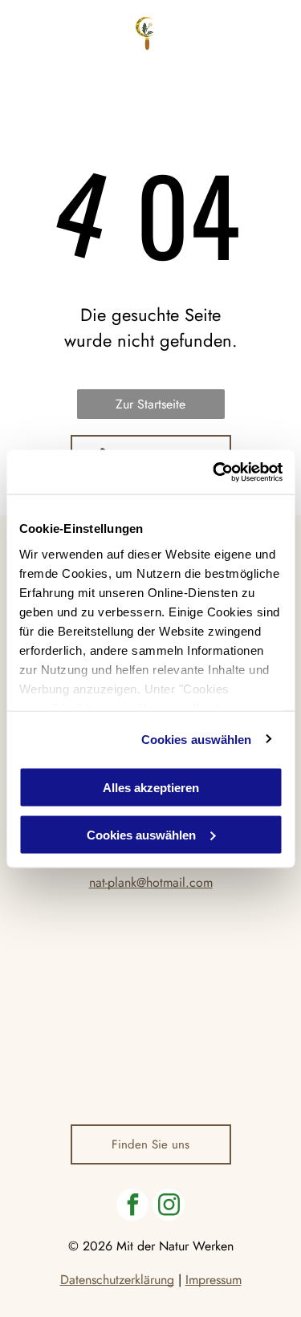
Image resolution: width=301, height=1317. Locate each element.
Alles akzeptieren (151, 788)
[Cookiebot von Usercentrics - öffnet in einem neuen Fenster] (214, 471)
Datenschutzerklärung (117, 1279)
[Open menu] (276, 33)
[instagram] (169, 1207)
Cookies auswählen (196, 739)
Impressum (213, 1279)
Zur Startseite (150, 404)
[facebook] (132, 1207)
